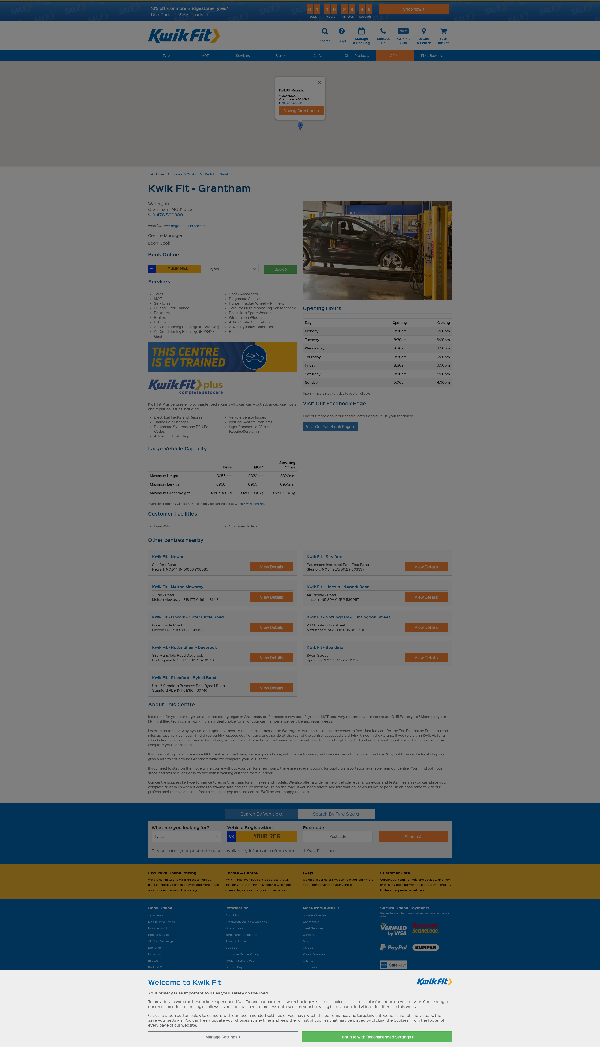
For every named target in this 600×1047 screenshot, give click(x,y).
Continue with (376, 1036)
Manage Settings (222, 1036)
